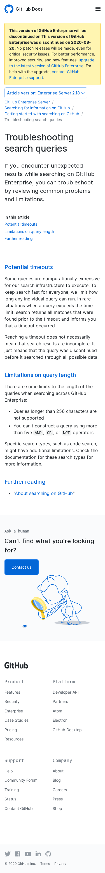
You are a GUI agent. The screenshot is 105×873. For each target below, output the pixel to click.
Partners (60, 701)
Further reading (18, 238)
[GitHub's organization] (48, 853)
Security (12, 701)
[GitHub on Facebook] (17, 853)
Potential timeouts (20, 224)
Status (10, 798)
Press (58, 798)
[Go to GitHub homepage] (16, 663)
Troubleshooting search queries (33, 119)
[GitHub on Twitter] (7, 853)
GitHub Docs (29, 9)
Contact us (21, 567)
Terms (45, 864)
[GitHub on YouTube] (28, 854)
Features (12, 692)
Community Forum (21, 780)
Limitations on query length (29, 231)
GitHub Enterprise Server (27, 101)
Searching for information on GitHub (37, 107)
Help (8, 770)
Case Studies (16, 720)
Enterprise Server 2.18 (43, 93)
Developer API (66, 692)
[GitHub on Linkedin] (38, 853)
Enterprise (13, 710)
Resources (14, 739)
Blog (57, 780)
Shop (57, 808)
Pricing (10, 729)
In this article (17, 217)
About (58, 770)
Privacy (60, 864)
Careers (60, 789)
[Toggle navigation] (98, 9)
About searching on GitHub (44, 493)
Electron (60, 720)
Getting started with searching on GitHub (41, 113)
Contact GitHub (18, 808)
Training (11, 789)
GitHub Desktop (67, 729)
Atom (57, 710)
